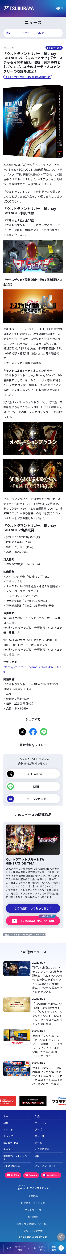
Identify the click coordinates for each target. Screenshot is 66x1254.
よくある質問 (42, 1149)
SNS (37, 1155)
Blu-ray (40, 934)
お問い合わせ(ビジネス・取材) (33, 1223)
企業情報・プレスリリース (16, 1157)
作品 (9, 1248)
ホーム (7, 1116)
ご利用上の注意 (11, 1165)
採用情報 (33, 1216)
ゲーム (38, 1142)
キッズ (7, 1149)
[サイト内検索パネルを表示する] (61, 1237)
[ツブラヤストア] (33, 1101)
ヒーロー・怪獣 (20, 1248)
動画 (5, 1122)
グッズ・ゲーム (43, 1248)
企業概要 (33, 1196)
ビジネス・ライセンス (33, 1203)
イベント (32, 1248)
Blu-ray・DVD (54, 47)
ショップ (8, 1136)
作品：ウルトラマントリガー (18, 934)
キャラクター (42, 1122)
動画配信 (54, 1248)
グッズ (38, 1129)
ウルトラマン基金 (33, 1230)
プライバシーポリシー (47, 1165)
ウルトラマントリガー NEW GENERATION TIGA (27, 76)
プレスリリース (33, 1210)
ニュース (39, 1136)
